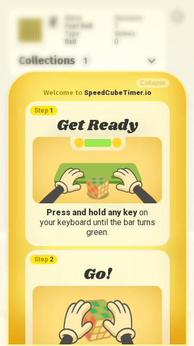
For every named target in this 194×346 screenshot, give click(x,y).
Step (43, 110)
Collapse (152, 83)
